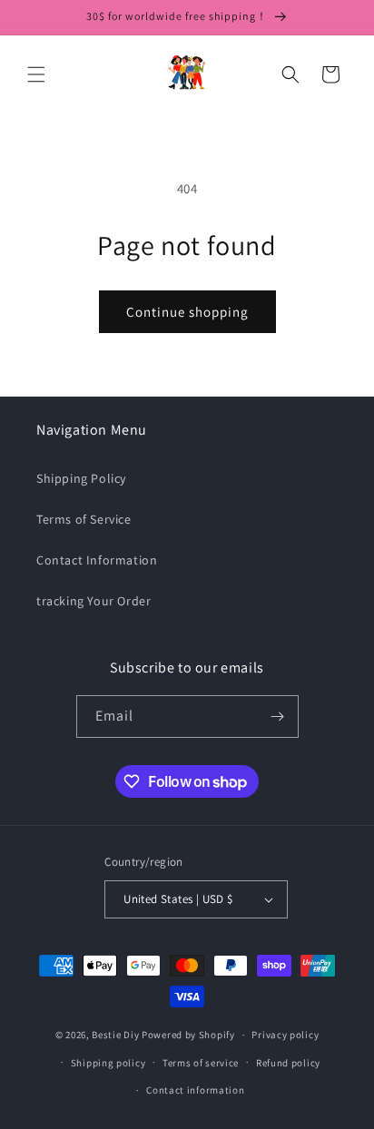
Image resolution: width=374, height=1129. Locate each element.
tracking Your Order (93, 601)
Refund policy (288, 1062)
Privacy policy (285, 1034)
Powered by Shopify (188, 1034)
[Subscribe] (278, 716)
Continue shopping (187, 311)
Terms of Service (84, 519)
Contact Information (96, 560)
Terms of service (200, 1062)
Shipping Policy (81, 478)
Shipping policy (108, 1062)
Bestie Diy (115, 1034)
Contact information (195, 1090)
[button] (36, 74)
